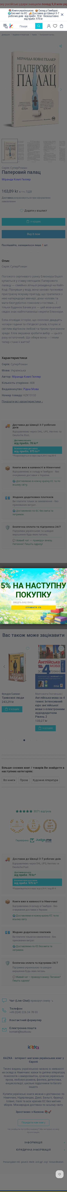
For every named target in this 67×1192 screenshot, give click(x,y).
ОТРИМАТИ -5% (33, 607)
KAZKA (11, 26)
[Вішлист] (55, 26)
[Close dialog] (64, 571)
